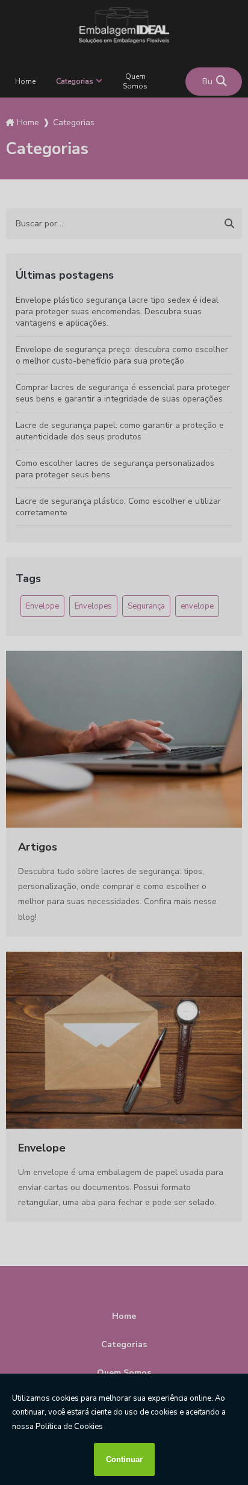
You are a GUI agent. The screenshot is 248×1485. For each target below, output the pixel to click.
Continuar (124, 1459)
